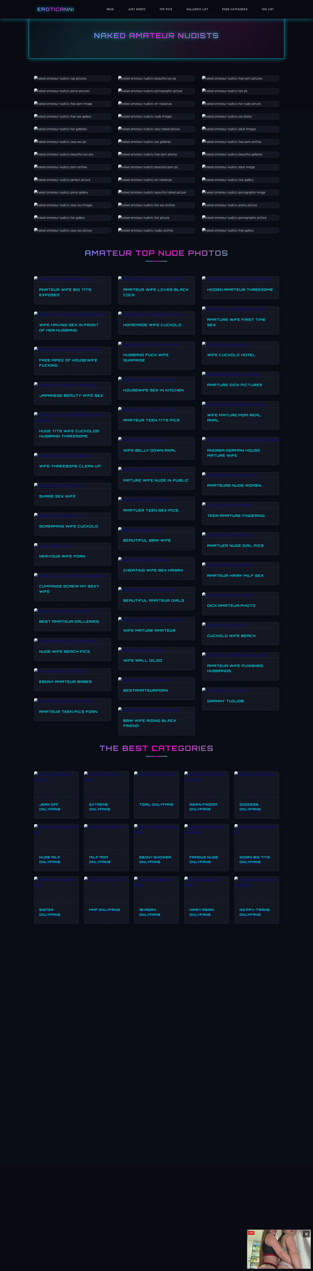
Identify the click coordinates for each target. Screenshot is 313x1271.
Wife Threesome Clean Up (70, 466)
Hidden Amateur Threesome (240, 289)
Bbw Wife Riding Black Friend (150, 723)
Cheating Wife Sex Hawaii (153, 570)
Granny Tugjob (225, 701)
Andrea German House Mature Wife (233, 453)
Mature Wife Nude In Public (156, 480)
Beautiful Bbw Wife (147, 540)
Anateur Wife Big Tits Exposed (65, 292)
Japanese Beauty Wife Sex (71, 395)
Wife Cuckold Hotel (231, 355)
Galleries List (197, 9)
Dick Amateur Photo (231, 605)
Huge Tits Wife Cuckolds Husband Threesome (69, 433)
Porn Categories (235, 9)
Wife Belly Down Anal (150, 450)
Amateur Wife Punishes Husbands (235, 668)
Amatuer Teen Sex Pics (150, 510)
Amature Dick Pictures (234, 385)
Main (110, 9)
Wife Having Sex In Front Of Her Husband (69, 327)
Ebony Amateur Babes (65, 682)
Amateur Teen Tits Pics (151, 420)
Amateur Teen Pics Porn (68, 711)
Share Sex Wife (57, 496)
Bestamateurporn (145, 690)
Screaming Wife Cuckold (68, 526)
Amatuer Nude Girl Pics (235, 545)
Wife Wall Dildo (142, 660)
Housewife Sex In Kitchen (153, 390)
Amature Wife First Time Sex (236, 322)
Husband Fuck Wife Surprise (146, 357)
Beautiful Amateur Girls (153, 600)
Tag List (268, 9)
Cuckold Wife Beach (231, 636)
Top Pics (165, 9)
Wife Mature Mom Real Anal (234, 417)
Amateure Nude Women (234, 485)
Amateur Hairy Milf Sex (235, 575)
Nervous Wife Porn (62, 556)
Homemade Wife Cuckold (152, 325)
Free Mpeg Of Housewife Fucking (68, 363)
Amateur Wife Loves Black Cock (156, 292)
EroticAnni (55, 9)
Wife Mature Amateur (149, 630)
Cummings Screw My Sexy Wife (69, 589)
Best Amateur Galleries (69, 621)
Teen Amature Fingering (236, 515)
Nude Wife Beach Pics (64, 651)
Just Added (136, 9)
